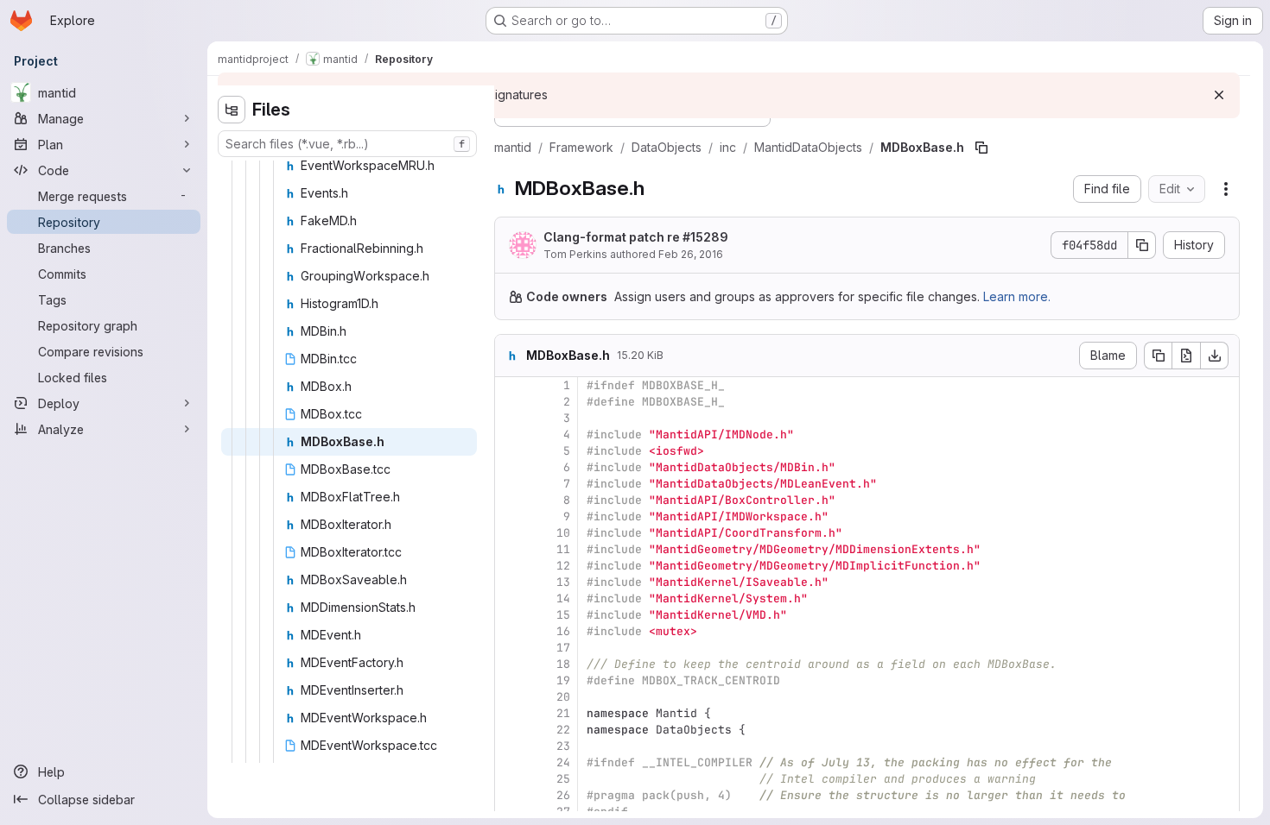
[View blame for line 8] (510, 500)
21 (563, 713)
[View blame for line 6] (510, 467)
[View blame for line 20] (510, 697)
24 (563, 762)
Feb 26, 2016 (690, 254)
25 (563, 778)
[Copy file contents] (1158, 355)
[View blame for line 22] (510, 729)
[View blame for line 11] (510, 549)
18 (563, 664)
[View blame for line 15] (510, 615)
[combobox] (347, 143)
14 (563, 598)
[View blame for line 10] (510, 533)
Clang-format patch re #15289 (635, 237)
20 (563, 697)
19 (563, 680)
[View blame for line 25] (510, 779)
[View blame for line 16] (510, 631)
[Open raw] (1186, 355)
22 (563, 729)
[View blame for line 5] (510, 451)
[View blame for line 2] (510, 402)
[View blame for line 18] (510, 664)
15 (563, 615)
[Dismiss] (1219, 95)
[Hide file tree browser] (231, 109)
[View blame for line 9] (510, 516)
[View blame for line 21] (510, 713)
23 (563, 746)
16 (563, 631)
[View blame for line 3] (510, 418)
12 (563, 565)
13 (563, 582)
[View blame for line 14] (510, 598)
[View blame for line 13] (510, 582)
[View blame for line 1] (510, 385)
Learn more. (1017, 296)
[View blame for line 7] (510, 483)
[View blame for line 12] (510, 565)
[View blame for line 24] (510, 762)
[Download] (1215, 355)
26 (563, 795)
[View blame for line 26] (510, 795)
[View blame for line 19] (510, 680)
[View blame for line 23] (510, 746)
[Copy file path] (981, 147)
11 (563, 549)
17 (563, 647)
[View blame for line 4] (510, 434)
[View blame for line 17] (510, 647)
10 (563, 533)
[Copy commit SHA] (1142, 245)
